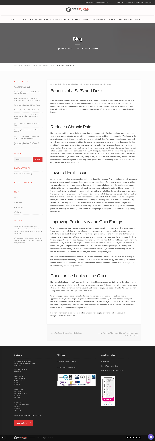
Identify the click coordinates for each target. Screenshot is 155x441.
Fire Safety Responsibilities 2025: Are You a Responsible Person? (27, 93)
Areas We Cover (72, 19)
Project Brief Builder (94, 19)
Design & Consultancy (40, 19)
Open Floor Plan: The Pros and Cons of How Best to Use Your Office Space (118, 334)
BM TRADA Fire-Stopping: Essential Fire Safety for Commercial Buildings (26, 137)
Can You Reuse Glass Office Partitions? (26, 110)
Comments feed (19, 207)
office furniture (84, 84)
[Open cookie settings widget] (3, 437)
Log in (16, 197)
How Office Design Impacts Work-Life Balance (66, 333)
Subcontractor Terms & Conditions (112, 370)
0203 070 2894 (72, 368)
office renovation (108, 84)
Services (57, 19)
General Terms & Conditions (110, 366)
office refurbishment (96, 84)
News (24, 19)
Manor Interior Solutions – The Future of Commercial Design (26, 144)
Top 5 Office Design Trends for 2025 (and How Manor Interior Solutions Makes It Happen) (26, 116)
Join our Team (125, 19)
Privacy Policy (105, 361)
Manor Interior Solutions (70, 84)
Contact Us (139, 19)
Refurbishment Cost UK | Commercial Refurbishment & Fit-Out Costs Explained (27, 99)
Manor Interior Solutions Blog (23, 174)
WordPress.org (18, 212)
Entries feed (18, 202)
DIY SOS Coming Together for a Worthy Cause (26, 124)
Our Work (112, 19)
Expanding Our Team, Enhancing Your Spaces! (26, 130)
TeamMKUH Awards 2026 (22, 87)
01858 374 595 (129, 2)
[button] (151, 437)
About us (15, 19)
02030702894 (147, 2)
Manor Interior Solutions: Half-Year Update (27, 105)
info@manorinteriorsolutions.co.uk (98, 2)
